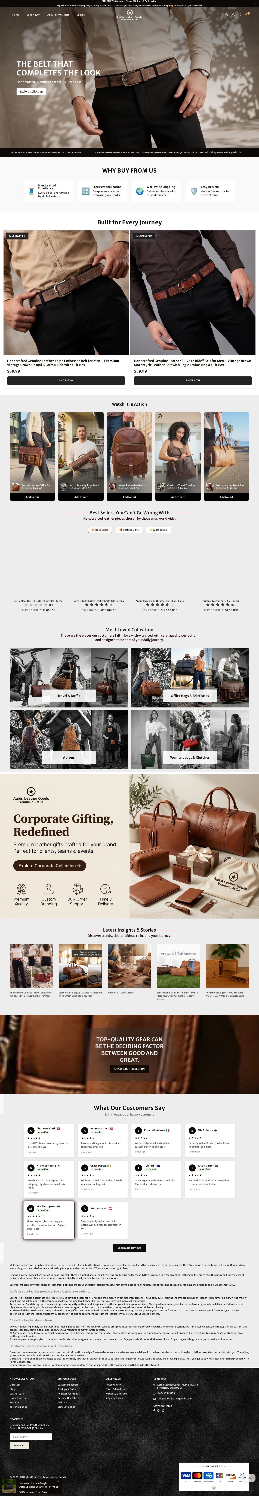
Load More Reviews (129, 1247)
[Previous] (6, 578)
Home (15, 14)
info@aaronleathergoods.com (175, 1398)
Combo (81, 14)
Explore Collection (31, 91)
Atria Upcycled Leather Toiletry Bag (38, 1486)
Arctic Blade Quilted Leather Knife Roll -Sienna (99, 601)
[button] (246, 15)
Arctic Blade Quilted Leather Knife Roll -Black (160, 601)
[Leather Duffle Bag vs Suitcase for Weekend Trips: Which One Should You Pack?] (80, 966)
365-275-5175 (166, 1393)
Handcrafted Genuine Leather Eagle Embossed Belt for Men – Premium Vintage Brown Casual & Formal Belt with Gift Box (63, 363)
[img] (36, 605)
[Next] (253, 578)
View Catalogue (66, 1406)
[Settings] (233, 15)
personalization (18, 1406)
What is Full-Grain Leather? (121, 992)
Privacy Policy (113, 1384)
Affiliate (62, 1402)
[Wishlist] (239, 15)
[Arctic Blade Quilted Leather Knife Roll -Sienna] (99, 568)
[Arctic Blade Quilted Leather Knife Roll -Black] (159, 568)
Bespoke (14, 1402)
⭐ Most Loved (158, 529)
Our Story (15, 1384)
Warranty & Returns (117, 1393)
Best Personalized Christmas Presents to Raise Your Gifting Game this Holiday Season (177, 995)
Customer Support (68, 1384)
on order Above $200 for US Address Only (129, 3)
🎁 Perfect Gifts (129, 529)
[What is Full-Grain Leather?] (129, 966)
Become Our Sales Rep (70, 1398)
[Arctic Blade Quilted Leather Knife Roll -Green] (38, 568)
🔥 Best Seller (100, 529)
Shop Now (32, 14)
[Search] (227, 15)
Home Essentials (19, 1398)
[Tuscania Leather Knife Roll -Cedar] (220, 568)
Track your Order (67, 1389)
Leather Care (17, 1393)
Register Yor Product (69, 1393)
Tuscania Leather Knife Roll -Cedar (220, 601)
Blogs (13, 1389)
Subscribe (19, 1445)
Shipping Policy (114, 1398)
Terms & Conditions (117, 1389)
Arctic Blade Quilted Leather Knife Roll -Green (38, 601)
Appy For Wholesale (58, 14)
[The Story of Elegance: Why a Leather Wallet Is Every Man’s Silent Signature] (227, 966)
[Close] (58, 1481)
